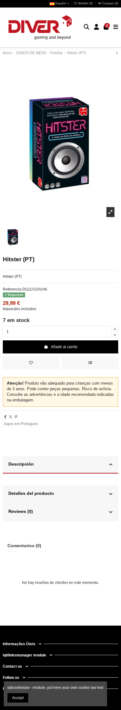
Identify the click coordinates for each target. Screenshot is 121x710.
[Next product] (117, 53)
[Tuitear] (10, 417)
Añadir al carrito (64, 347)
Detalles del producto (31, 493)
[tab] (60, 465)
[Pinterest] (16, 417)
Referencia (12, 289)
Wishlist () (85, 3)
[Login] (96, 27)
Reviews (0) (20, 511)
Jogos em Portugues (20, 424)
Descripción (21, 464)
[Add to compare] (90, 362)
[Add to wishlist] (31, 362)
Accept (18, 698)
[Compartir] (5, 417)
